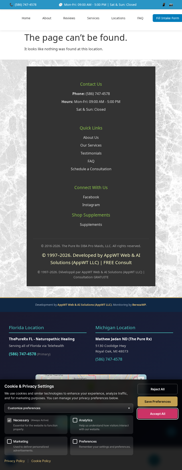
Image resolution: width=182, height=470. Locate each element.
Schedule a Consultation (91, 168)
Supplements (91, 224)
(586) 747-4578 (25, 4)
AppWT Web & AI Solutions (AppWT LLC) (84, 305)
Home (26, 18)
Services (93, 18)
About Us (91, 137)
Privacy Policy (14, 461)
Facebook (91, 197)
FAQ (140, 18)
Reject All (158, 389)
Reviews (69, 18)
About (46, 18)
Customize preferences (69, 408)
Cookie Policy (41, 461)
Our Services (91, 145)
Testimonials (91, 153)
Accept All (157, 414)
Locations (118, 18)
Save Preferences (157, 401)
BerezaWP (139, 305)
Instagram (91, 204)
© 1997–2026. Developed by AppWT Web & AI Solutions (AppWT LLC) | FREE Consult (91, 258)
